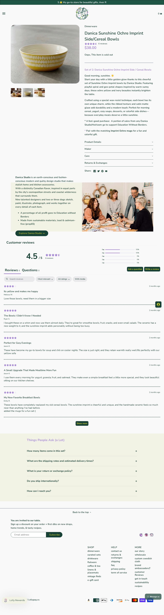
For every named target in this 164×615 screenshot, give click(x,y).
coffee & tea (94, 565)
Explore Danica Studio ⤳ (32, 233)
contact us (116, 551)
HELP (114, 547)
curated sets (94, 554)
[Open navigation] (28, 13)
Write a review (152, 269)
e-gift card (93, 580)
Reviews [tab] (12, 270)
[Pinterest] (146, 535)
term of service (119, 572)
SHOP (91, 547)
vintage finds (94, 576)
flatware (92, 562)
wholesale (140, 554)
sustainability (142, 582)
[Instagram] (151, 535)
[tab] (30, 270)
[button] (119, 142)
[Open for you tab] (158, 304)
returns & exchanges (116, 556)
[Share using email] (106, 170)
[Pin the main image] (102, 170)
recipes (138, 586)
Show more (82, 423)
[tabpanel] (82, 352)
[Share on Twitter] (98, 170)
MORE (138, 547)
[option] (16, 92)
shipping (115, 561)
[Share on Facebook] (95, 170)
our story (139, 551)
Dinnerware (91, 26)
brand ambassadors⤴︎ (142, 567)
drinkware (93, 558)
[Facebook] (141, 535)
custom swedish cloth (143, 560)
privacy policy (118, 568)
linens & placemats (93, 571)
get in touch (141, 578)
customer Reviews (140, 573)
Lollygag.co (33, 599)
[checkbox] (80, 279)
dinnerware (94, 551)
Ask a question (135, 269)
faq (113, 565)
